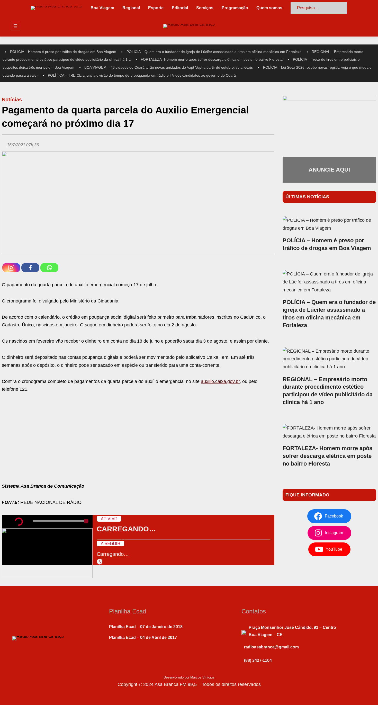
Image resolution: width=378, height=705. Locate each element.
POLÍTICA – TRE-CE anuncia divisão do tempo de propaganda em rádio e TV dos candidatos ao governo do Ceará (142, 75)
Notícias (12, 99)
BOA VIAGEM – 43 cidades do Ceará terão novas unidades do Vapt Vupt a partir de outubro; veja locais (168, 67)
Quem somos (269, 8)
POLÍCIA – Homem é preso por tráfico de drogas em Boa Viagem (63, 52)
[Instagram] (11, 267)
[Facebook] (30, 267)
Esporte (156, 8)
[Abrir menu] (15, 26)
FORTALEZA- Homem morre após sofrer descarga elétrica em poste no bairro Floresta (212, 59)
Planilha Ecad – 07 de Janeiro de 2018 (146, 626)
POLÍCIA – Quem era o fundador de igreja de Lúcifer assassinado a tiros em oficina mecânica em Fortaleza (214, 52)
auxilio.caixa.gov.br (220, 381)
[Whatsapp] (49, 267)
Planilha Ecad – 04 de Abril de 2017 (143, 637)
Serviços (204, 8)
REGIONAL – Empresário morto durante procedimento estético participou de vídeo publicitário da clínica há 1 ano (328, 391)
